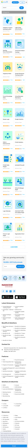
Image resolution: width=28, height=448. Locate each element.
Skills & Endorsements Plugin (6, 144)
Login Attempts (6, 211)
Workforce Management (20, 374)
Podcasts (17, 423)
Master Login (6, 119)
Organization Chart (19, 234)
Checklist (17, 429)
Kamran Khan (18, 53)
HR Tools (17, 425)
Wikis (16, 419)
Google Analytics (19, 119)
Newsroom (17, 427)
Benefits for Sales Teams (7, 336)
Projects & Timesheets (8, 365)
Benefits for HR (6, 333)
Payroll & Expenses (19, 359)
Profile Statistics (19, 142)
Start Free (15, 2)
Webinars (5, 425)
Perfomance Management (18, 389)
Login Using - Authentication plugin (18, 29)
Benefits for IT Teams (20, 333)
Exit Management (7, 374)
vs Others (5, 407)
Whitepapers (6, 423)
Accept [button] (14, 446)
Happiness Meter (7, 73)
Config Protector (7, 188)
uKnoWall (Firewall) (19, 165)
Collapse (24, 12)
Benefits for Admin (19, 335)
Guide (4, 429)
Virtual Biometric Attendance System (19, 98)
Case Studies (18, 417)
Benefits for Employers (20, 326)
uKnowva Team (6, 30)
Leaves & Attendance (20, 368)
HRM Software (18, 387)
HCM (4, 359)
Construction (18, 392)
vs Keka (4, 403)
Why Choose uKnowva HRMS (8, 327)
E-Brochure (5, 415)
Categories (5, 12)
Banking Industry (7, 392)
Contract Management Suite (8, 377)
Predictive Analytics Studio (19, 377)
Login (22, 2)
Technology (5, 394)
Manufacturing (6, 396)
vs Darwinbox (18, 403)
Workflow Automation (8, 371)
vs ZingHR (17, 405)
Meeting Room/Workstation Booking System (7, 52)
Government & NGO (19, 394)
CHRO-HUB (5, 417)
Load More (14, 247)
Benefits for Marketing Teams (20, 331)
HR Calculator (6, 419)
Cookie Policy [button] (20, 441)
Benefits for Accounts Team (20, 338)
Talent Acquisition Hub (8, 361)
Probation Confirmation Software (20, 372)
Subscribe (19, 266)
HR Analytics (6, 387)
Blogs (16, 415)
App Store (5, 421)
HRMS (4, 385)
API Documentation (19, 421)
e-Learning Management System (8, 368)
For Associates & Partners (7, 331)
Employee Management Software (20, 365)
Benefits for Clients (7, 340)
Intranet (17, 385)
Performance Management (18, 362)
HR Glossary (6, 427)
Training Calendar (7, 431)
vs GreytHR (5, 405)
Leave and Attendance (8, 389)
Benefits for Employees (20, 328)
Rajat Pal (5, 99)
